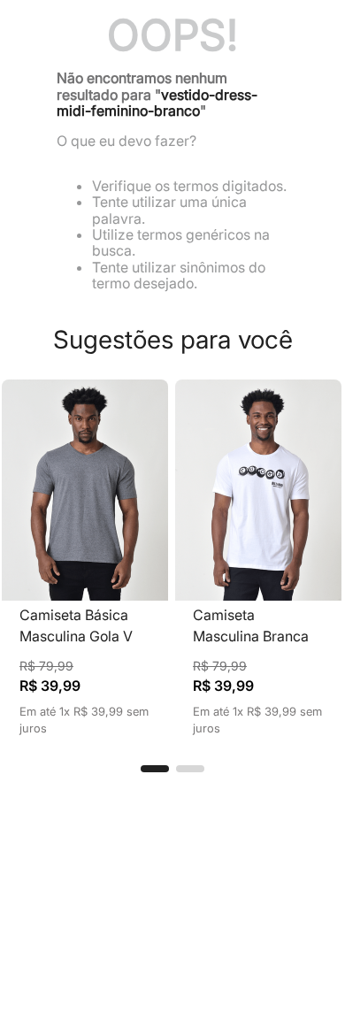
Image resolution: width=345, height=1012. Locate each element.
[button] (155, 768)
